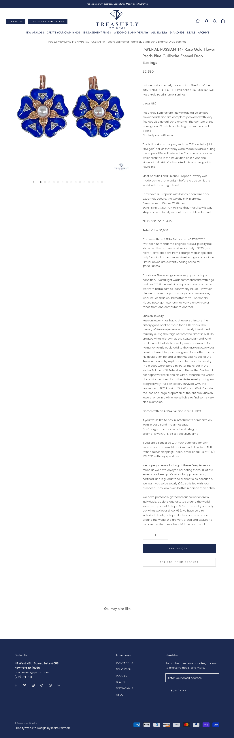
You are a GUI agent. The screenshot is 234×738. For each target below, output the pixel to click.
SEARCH (121, 682)
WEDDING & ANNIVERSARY (131, 33)
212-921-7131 (16, 21)
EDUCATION (123, 669)
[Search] (215, 21)
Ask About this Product (179, 562)
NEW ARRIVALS (34, 33)
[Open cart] (223, 21)
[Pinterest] (41, 685)
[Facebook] (16, 685)
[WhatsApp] (50, 685)
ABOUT (120, 694)
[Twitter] (24, 685)
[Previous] (33, 182)
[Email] (59, 685)
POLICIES (121, 676)
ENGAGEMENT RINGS (97, 33)
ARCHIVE (203, 33)
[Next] (109, 182)
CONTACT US (124, 663)
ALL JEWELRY (159, 33)
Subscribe (178, 690)
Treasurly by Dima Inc (62, 42)
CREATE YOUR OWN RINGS (63, 33)
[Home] (198, 21)
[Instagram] (33, 685)
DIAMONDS (177, 33)
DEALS (191, 33)
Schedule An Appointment (47, 21)
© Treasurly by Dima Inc (26, 723)
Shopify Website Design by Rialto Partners (43, 728)
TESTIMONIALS (124, 688)
